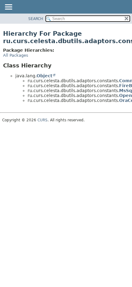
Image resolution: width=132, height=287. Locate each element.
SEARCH (35, 19)
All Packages (15, 55)
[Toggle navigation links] (8, 7)
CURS (42, 120)
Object (44, 75)
